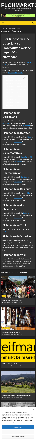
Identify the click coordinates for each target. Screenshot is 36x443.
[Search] (33, 22)
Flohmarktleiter (7, 302)
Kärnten (29, 137)
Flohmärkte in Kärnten (14, 83)
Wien (4, 296)
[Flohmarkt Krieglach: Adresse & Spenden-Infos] (18, 382)
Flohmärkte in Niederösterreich (16, 86)
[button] (33, 409)
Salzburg (28, 193)
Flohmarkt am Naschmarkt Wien (12, 300)
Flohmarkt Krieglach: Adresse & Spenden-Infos (16, 395)
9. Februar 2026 (15, 334)
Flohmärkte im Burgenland (15, 80)
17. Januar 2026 (15, 365)
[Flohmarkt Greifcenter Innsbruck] (18, 350)
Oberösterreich (26, 177)
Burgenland (6, 123)
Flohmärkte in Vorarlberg (14, 102)
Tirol (4, 231)
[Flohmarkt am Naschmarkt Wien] (18, 287)
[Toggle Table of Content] (24, 77)
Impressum (19, 440)
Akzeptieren (18, 427)
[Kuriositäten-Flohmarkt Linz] (18, 318)
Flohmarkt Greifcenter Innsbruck (12, 364)
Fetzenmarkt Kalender (15, 73)
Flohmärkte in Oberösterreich (16, 89)
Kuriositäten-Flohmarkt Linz (11, 332)
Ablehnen (18, 432)
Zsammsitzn (26, 126)
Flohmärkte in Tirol (13, 99)
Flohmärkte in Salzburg (14, 93)
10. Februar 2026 (15, 302)
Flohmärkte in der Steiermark (16, 96)
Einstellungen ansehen (18, 436)
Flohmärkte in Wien (13, 105)
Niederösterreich (26, 157)
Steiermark (27, 213)
